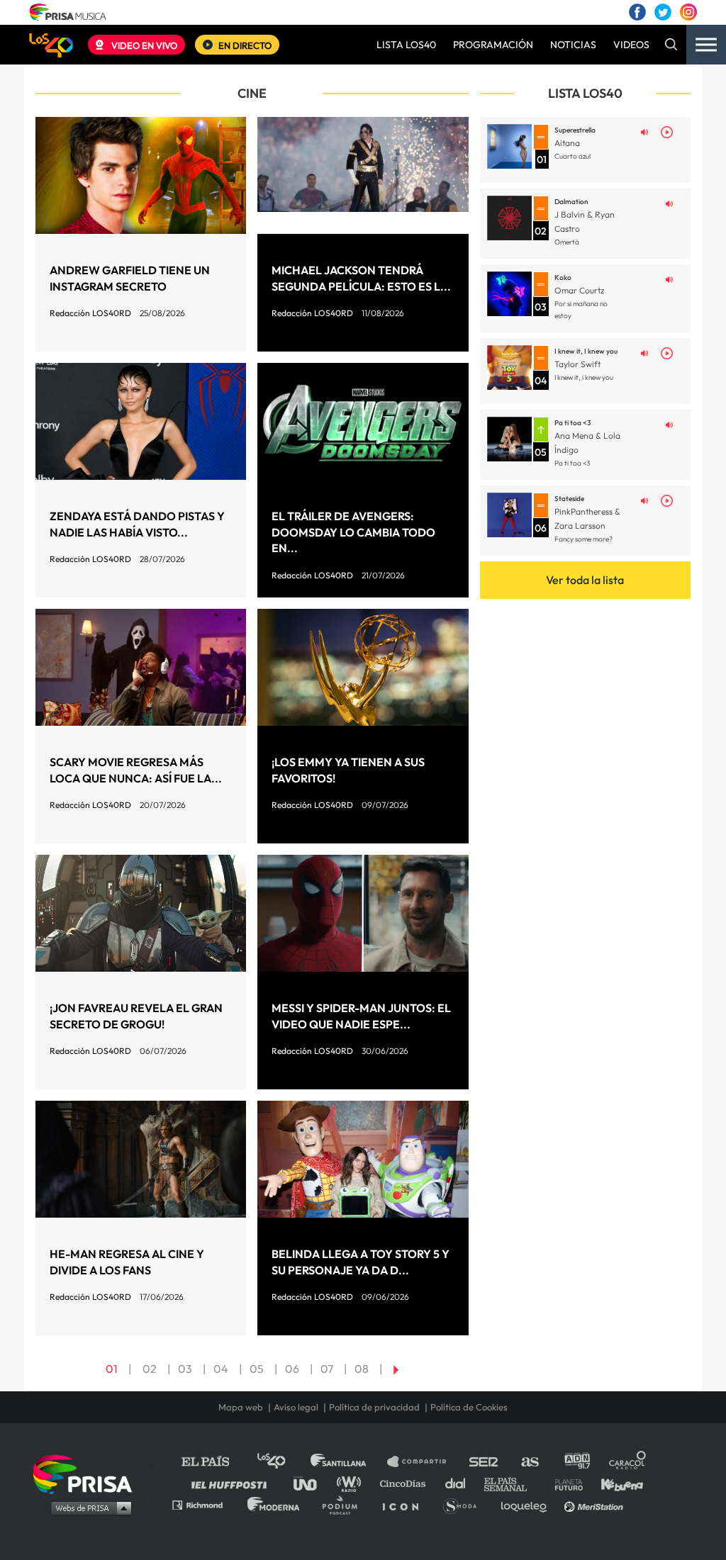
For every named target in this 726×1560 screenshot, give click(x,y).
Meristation (595, 1504)
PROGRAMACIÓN (493, 44)
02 (150, 1369)
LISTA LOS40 (406, 44)
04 (220, 1369)
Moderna (275, 1504)
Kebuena (615, 1483)
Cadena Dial (460, 1483)
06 (292, 1369)
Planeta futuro (564, 1483)
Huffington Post (233, 1483)
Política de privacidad (374, 1407)
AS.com (529, 1462)
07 (326, 1369)
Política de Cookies (469, 1407)
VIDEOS (631, 44)
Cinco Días (406, 1483)
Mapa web (240, 1407)
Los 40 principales (281, 1462)
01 (112, 1369)
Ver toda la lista (585, 580)
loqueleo (527, 1504)
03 (185, 1369)
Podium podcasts (344, 1504)
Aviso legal (296, 1407)
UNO (311, 1483)
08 (361, 1369)
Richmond (205, 1504)
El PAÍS (214, 1462)
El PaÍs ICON (405, 1504)
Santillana (348, 1462)
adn (576, 1462)
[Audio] (644, 131)
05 (257, 1369)
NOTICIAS (573, 44)
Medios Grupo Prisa (87, 1507)
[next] (395, 1369)
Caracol (628, 1462)
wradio (352, 1483)
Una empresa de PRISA (88, 1473)
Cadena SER (484, 1462)
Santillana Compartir (423, 1462)
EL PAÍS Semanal (512, 1483)
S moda (464, 1504)
